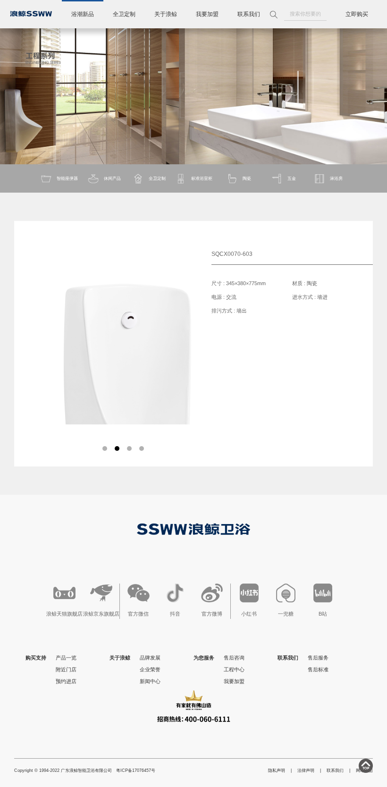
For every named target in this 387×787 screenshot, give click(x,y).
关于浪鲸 (165, 14)
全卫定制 (124, 14)
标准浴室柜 (201, 178)
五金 (291, 178)
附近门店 (66, 669)
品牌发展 (150, 657)
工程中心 (234, 669)
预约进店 (66, 681)
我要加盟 (207, 14)
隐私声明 (276, 770)
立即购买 (356, 14)
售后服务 (318, 657)
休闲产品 (112, 178)
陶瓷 (247, 178)
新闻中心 (150, 681)
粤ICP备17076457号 (135, 770)
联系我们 (248, 14)
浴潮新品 (82, 14)
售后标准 (318, 669)
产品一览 (66, 657)
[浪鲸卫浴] (30, 14)
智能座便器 (67, 178)
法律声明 (305, 770)
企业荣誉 (150, 669)
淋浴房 (336, 178)
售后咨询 (234, 657)
